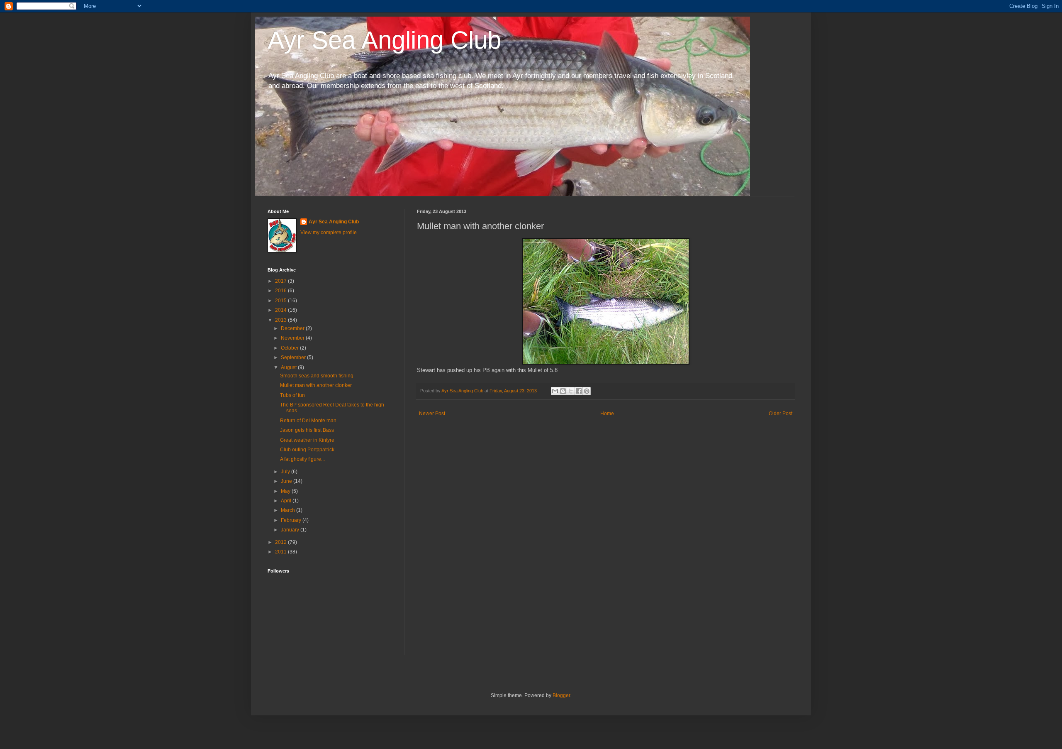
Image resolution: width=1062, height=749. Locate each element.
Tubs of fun (292, 395)
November (293, 338)
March (288, 510)
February (291, 520)
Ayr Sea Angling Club (384, 40)
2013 (281, 320)
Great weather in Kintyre (307, 440)
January (290, 530)
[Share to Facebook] (579, 391)
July (286, 472)
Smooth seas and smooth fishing (316, 376)
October (290, 348)
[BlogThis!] (563, 391)
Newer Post (432, 413)
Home (607, 413)
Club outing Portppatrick (307, 450)
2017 (281, 281)
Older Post (780, 413)
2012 (281, 542)
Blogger (561, 695)
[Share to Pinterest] (586, 391)
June (287, 481)
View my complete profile (328, 232)
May (286, 491)
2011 (281, 552)
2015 (281, 301)
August (289, 367)
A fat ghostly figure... (302, 459)
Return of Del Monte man (308, 420)
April (286, 501)
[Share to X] (571, 391)
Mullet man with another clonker (316, 385)
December (293, 328)
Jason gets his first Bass (307, 430)
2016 (281, 291)
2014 (281, 310)
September (294, 357)
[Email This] (555, 391)
